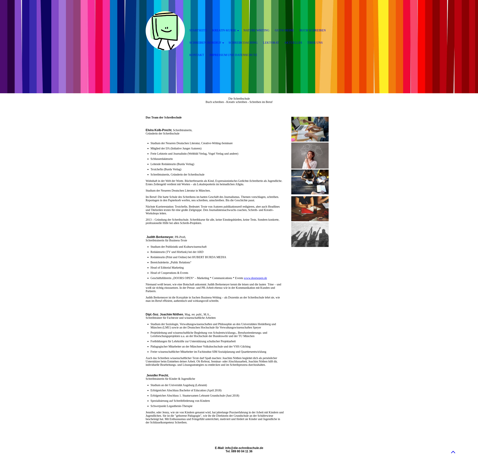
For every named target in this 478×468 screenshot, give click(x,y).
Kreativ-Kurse (224, 30)
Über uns (315, 42)
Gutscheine (284, 30)
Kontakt (196, 55)
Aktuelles (293, 42)
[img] (165, 30)
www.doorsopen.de (255, 278)
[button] (453, 452)
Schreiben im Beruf (205, 42)
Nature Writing (256, 30)
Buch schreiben (312, 30)
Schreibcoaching (243, 42)
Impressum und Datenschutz (233, 55)
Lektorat (271, 42)
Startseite (198, 30)
